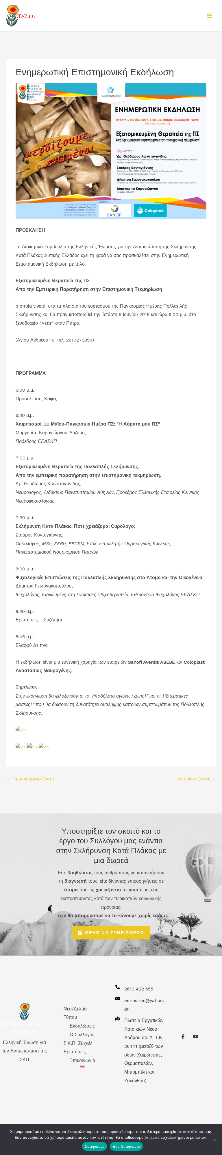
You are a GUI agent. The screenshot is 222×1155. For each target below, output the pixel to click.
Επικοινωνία (82, 1060)
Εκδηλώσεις (82, 1026)
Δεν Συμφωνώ (126, 1146)
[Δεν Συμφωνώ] (215, 1140)
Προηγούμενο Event (30, 779)
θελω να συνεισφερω (114, 933)
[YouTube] (195, 1036)
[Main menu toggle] (209, 15)
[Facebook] (183, 1036)
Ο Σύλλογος (82, 1034)
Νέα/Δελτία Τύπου (75, 1013)
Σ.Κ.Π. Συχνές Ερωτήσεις (78, 1048)
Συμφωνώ (94, 1146)
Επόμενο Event (196, 779)
